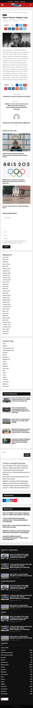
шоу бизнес (6, 381)
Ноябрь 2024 (6, 302)
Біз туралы (10, 1)
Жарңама (16, 1)
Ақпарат (4, 15)
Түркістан (5, 379)
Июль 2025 (6, 284)
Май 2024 (5, 315)
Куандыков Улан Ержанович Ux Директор (14, 19)
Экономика (6, 386)
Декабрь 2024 (6, 300)
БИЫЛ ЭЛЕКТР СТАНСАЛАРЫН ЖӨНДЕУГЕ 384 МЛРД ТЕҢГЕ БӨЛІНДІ (20, 421)
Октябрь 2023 (6, 324)
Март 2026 (5, 266)
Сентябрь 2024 (7, 306)
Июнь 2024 (6, 313)
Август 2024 (6, 309)
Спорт (4, 375)
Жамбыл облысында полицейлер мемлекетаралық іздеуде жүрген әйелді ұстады (15, 155)
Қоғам (4, 361)
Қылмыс (5, 363)
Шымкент (5, 384)
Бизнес (5, 355)
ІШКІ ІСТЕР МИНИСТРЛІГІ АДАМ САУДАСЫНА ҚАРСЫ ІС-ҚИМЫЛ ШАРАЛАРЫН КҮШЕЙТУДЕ (20, 399)
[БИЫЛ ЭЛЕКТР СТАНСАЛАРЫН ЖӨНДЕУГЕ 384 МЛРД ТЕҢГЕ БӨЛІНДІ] (7, 421)
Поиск (4, 452)
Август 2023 (6, 329)
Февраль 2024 (6, 322)
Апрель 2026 (6, 264)
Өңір (4, 370)
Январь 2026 (6, 271)
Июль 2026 (6, 257)
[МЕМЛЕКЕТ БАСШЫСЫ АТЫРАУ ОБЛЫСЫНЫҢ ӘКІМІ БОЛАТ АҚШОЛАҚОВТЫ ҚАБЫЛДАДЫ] (7, 431)
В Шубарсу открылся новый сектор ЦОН (16, 96)
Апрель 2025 (6, 291)
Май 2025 (5, 288)
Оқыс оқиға (6, 368)
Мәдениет (5, 366)
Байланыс (22, 1)
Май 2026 (5, 262)
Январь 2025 (6, 297)
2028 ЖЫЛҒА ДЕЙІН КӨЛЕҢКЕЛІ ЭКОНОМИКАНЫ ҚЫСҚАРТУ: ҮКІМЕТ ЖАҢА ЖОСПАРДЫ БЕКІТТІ (20, 441)
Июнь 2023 (6, 333)
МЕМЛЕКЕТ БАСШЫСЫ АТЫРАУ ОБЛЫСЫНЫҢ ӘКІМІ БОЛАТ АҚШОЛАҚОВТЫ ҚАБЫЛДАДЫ (20, 431)
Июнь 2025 (6, 286)
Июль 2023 (6, 331)
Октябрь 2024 (6, 304)
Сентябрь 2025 (7, 279)
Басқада (5, 352)
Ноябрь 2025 (6, 275)
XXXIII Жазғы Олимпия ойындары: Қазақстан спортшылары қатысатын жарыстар (14, 181)
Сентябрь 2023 (7, 326)
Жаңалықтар (6, 359)
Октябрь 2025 (6, 277)
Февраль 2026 (6, 268)
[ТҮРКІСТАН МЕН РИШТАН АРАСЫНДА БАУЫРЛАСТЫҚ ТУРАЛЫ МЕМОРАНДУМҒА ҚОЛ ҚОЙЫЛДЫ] (7, 409)
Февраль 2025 (6, 295)
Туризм (5, 377)
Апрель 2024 (6, 318)
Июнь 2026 (6, 259)
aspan (4, 343)
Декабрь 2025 (6, 273)
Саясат (5, 372)
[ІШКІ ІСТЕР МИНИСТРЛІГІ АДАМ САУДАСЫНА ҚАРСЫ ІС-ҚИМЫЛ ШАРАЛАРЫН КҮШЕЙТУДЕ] (7, 399)
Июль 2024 (6, 311)
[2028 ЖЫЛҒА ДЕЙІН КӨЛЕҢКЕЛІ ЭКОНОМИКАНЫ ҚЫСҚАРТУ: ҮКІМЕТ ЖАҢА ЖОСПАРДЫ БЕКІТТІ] (7, 441)
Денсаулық (6, 357)
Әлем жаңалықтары (8, 348)
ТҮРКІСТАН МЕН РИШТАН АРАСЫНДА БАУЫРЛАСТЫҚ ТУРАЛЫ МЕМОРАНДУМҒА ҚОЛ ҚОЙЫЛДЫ (20, 410)
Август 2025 (6, 282)
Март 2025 (5, 293)
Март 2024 (5, 320)
